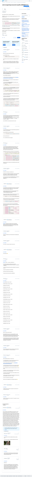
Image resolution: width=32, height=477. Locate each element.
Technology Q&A (14, 2)
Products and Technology (8, 2)
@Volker (4, 223)
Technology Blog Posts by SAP (25, 30)
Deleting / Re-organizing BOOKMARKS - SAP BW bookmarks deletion (26, 24)
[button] (27, 9)
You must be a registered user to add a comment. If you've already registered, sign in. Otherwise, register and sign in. (11, 428)
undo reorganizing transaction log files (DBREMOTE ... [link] (21, 2)
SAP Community (3, 2)
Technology (12, 2)
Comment (19, 37)
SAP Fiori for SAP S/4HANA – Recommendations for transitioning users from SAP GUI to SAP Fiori (25, 29)
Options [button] (29, 6)
